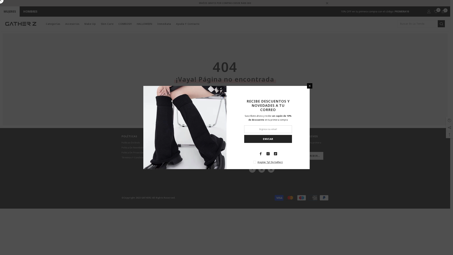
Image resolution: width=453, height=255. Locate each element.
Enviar (268, 139)
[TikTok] (275, 153)
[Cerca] (309, 86)
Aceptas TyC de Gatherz (270, 162)
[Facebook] (260, 153)
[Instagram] (268, 153)
